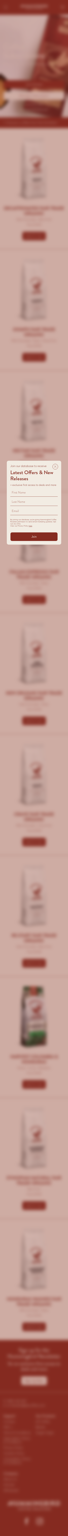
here (30, 526)
